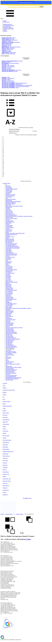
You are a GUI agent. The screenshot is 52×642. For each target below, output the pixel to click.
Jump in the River (9, 267)
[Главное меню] (10, 17)
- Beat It (7, 43)
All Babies (8, 193)
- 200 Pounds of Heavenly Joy (14, 83)
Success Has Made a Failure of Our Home (14, 327)
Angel (7, 198)
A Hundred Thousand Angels (11, 188)
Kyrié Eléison (8, 271)
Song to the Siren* (9, 325)
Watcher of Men (9, 366)
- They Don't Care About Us (11, 46)
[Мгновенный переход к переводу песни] (10, 116)
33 (6, 184)
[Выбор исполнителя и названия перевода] (10, 106)
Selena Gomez (6, 412)
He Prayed (8, 235)
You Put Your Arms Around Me (12, 378)
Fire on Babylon (9, 226)
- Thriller (6, 77)
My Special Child (9, 293)
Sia (3, 396)
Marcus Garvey (9, 284)
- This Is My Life (8, 80)
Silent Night (8, 321)
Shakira (4, 394)
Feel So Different (9, 225)
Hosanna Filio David (10, 240)
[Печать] (20, 533)
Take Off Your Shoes (10, 329)
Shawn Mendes (6, 419)
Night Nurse (8, 295)
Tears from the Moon (10, 331)
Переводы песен (9, 514)
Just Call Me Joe (9, 268)
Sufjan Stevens (6, 442)
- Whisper (6, 79)
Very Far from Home (10, 361)
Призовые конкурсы (7, 24)
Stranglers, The (6, 474)
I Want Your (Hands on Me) (11, 254)
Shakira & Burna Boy (7, 406)
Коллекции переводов (8, 27)
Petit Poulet (8, 309)
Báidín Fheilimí (9, 200)
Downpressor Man (9, 220)
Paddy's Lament (9, 306)
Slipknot (4, 392)
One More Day (9, 302)
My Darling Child (9, 288)
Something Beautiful (10, 323)
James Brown (8, 262)
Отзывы (5, 29)
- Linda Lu (10, 87)
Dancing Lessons (9, 212)
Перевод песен (6, 21)
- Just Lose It (6, 50)
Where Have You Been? (10, 370)
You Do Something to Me (11, 376)
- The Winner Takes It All (8, 53)
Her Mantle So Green (10, 236)
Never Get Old (9, 294)
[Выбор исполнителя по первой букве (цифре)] (10, 126)
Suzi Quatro (5, 460)
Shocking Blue (6, 449)
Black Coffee (8, 204)
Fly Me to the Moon (10, 227)
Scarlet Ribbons (9, 318)
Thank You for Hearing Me (11, 332)
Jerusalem (8, 265)
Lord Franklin (8, 276)
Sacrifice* (8, 317)
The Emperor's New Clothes (11, 333)
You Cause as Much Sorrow (11, 375)
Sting (4, 385)
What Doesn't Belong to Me (11, 369)
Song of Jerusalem (9, 324)
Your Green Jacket (9, 379)
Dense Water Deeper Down (11, 215)
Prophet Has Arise (9, 310)
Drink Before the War (10, 221)
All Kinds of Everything (10, 194)
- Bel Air (6, 62)
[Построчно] (29, 523)
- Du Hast (6, 45)
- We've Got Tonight (8, 81)
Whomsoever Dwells (10, 371)
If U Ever (7, 256)
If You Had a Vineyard (10, 257)
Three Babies (8, 350)
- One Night (12, 60)
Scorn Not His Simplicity (11, 319)
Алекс (28, 539)
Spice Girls (5, 458)
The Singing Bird (9, 342)
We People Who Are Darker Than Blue (13, 367)
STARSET (5, 467)
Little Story (8, 274)
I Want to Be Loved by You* (11, 253)
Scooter (4, 492)
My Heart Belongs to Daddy (11, 290)
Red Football (8, 313)
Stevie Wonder (6, 424)
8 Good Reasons (9, 187)
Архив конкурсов (7, 26)
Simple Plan (5, 446)
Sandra (4, 426)
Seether (4, 476)
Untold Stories (8, 357)
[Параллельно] (10, 523)
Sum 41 (4, 428)
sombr (4, 408)
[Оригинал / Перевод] (10, 533)
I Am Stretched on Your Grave (12, 245)
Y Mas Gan (8, 374)
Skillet (4, 403)
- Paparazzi (6, 51)
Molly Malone (8, 286)
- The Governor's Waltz (10, 63)
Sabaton (4, 410)
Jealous (7, 263)
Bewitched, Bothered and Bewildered (13, 201)
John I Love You (9, 266)
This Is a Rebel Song (10, 348)
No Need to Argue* (10, 298)
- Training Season (7, 49)
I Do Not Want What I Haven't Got (13, 246)
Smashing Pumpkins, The (8, 451)
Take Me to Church (9, 328)
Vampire (7, 360)
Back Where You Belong (11, 199)
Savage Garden (6, 435)
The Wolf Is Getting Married (11, 346)
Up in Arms (8, 358)
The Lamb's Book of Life (11, 337)
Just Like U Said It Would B (11, 269)
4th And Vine (8, 186)
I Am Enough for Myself (10, 244)
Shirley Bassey (6, 485)
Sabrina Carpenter (6, 401)
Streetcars (7, 326)
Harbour (7, 232)
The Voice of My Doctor (10, 345)
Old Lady (7, 301)
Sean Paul (5, 462)
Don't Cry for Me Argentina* (11, 218)
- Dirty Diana (8, 47)
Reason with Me (9, 312)
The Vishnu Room (9, 344)
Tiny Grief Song (9, 353)
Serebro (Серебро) (7, 481)
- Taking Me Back (8, 78)
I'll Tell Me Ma (9, 251)
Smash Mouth (6, 471)
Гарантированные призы (8, 25)
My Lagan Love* (9, 291)
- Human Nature (9, 52)
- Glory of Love (11, 70)
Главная (4, 20)
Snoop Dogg (5, 431)
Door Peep (8, 219)
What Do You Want (9, 368)
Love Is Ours (8, 278)
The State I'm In (9, 343)
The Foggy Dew (9, 334)
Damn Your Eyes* (9, 211)
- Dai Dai (8, 37)
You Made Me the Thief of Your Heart (13, 377)
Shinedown (5, 494)
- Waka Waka (11, 42)
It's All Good (8, 259)
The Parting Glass (9, 341)
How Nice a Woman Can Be (11, 243)
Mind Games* (8, 285)
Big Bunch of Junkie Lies (11, 202)
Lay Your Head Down (10, 273)
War (6, 365)
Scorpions (5, 383)
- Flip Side (9, 71)
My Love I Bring (9, 292)
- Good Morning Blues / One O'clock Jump (17, 85)
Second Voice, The (7, 478)
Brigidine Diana (9, 207)
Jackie (7, 260)
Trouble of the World (10, 354)
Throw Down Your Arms (11, 351)
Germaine (8, 228)
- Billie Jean (8, 38)
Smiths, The (5, 421)
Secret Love (8, 320)
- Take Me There (7, 44)
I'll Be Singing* (9, 250)
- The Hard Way (9, 40)
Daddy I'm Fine (9, 210)
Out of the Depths (9, 304)
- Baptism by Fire (12, 84)
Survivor (5, 469)
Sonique (4, 437)
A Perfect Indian (9, 190)
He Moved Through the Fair (11, 234)
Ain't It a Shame (9, 191)
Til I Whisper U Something (11, 352)
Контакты (5, 31)
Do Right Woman (9, 217)
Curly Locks (8, 209)
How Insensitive (9, 242)
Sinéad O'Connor (19, 514)
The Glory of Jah (9, 335)
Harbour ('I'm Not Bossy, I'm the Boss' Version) (15, 233)
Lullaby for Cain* (9, 281)
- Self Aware (7, 41)
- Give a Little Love (8, 66)
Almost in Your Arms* (10, 195)
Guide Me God (9, 231)
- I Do (5, 64)
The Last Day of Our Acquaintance (13, 338)
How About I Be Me (10, 241)
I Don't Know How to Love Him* (12, 248)
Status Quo (5, 483)
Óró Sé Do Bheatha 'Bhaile (11, 303)
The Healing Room (9, 336)
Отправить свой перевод (8, 28)
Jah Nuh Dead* (9, 261)
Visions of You (8, 362)
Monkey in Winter (9, 287)
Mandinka (8, 283)
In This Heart (8, 258)
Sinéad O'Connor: (6, 183)
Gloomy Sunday (9, 229)
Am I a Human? (9, 196)
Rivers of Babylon (9, 316)
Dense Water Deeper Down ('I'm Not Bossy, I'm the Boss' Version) (19, 216)
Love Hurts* (8, 277)
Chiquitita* (8, 208)
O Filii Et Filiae (9, 300)
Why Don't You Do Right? (11, 373)
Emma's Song (8, 223)
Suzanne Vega (6, 490)
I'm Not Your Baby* (10, 252)
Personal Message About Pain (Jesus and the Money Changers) (18, 308)
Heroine (7, 237)
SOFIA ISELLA (6, 456)
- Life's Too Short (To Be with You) (15, 86)
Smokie (4, 433)
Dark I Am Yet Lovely (10, 213)
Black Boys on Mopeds (10, 203)
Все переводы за (27, 89)
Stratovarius (5, 444)
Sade (4, 399)
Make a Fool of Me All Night (11, 282)
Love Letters (8, 279)
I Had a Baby (8, 249)
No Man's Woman (9, 296)
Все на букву (27, 498)
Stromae (4, 387)
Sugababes (5, 487)
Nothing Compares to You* (11, 299)
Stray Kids (5, 415)
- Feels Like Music (8, 65)
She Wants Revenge (7, 440)
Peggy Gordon (8, 307)
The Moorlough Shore (10, 340)
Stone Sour (5, 465)
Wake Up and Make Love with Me (13, 364)
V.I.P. (7, 359)
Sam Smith (5, 417)
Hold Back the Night (10, 238)
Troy (6, 356)
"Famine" (7, 224)
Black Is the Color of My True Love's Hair (14, 206)
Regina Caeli (8, 315)
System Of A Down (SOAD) (9, 390)
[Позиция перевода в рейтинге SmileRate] (22, 533)
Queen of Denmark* (10, 311)
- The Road (6, 68)
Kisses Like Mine (9, 270)
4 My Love (8, 185)
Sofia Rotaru (5, 453)
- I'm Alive (6, 67)
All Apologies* (9, 192)
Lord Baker (8, 275)
